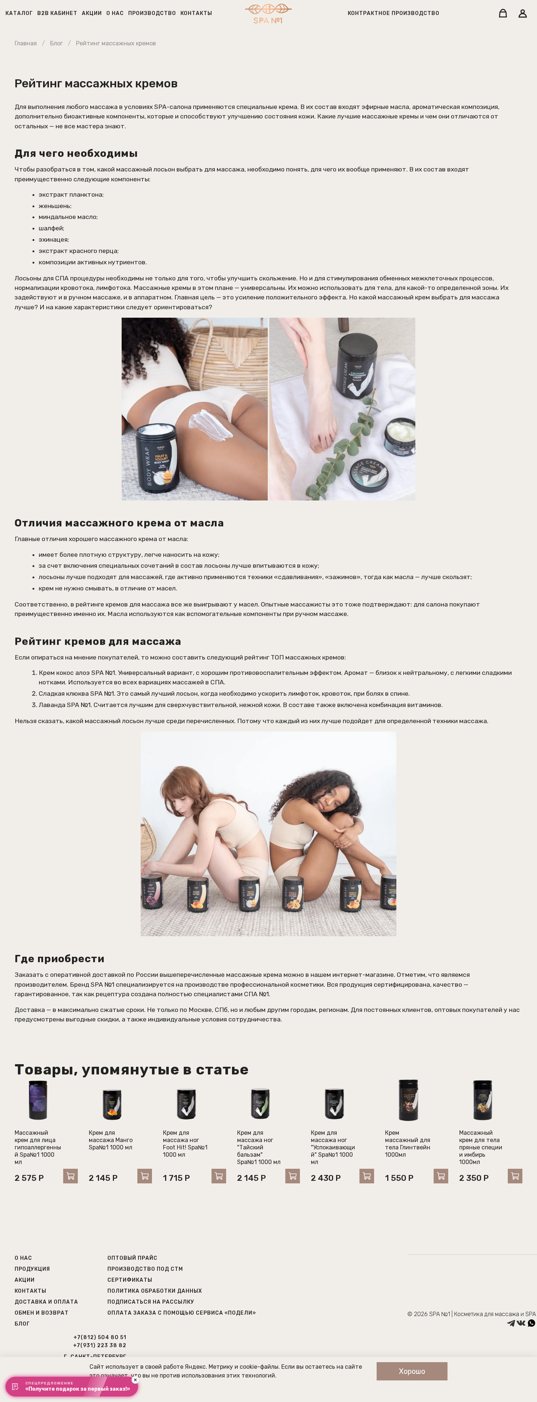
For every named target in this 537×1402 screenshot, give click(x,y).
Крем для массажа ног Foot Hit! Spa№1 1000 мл (185, 1143)
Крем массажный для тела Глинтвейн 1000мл (407, 1143)
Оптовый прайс (132, 1258)
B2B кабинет (57, 13)
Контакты (196, 13)
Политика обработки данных (154, 1291)
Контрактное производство (393, 13)
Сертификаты (129, 1280)
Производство (152, 13)
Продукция (32, 1269)
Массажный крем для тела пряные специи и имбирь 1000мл (480, 1147)
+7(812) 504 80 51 (99, 1337)
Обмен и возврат (42, 1313)
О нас (115, 13)
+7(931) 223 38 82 (99, 1345)
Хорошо (412, 1371)
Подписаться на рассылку (150, 1302)
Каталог (19, 13)
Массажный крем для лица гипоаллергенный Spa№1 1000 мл (38, 1147)
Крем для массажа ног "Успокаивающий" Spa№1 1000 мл (333, 1147)
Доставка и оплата (46, 1302)
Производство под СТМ (145, 1269)
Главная (26, 43)
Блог (56, 43)
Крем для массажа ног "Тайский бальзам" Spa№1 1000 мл (259, 1147)
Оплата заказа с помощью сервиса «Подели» (181, 1313)
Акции (92, 13)
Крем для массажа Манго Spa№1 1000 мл (111, 1140)
